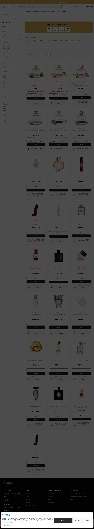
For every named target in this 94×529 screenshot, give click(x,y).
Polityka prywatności (7, 525)
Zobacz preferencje (82, 520)
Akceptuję (63, 520)
